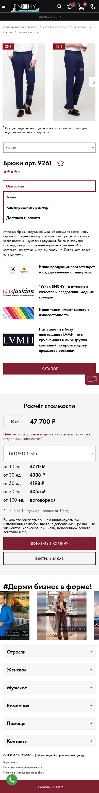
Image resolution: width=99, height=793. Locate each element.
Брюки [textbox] (11, 147)
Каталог (50, 368)
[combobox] (49, 148)
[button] (5, 82)
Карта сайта (10, 762)
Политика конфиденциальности (22, 767)
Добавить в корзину (49, 543)
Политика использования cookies (23, 773)
